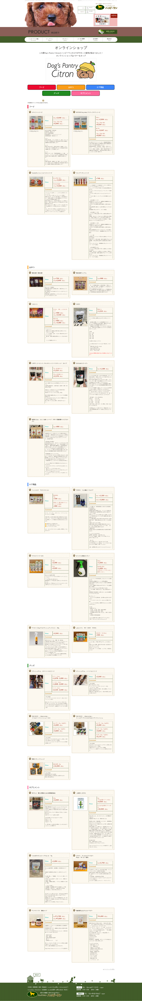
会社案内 (44, 989)
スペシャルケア (64, 987)
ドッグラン (31, 989)
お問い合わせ (59, 989)
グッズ (56, 93)
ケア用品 (100, 87)
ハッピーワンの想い (53, 987)
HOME (30, 987)
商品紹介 (44, 987)
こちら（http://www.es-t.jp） (100, 619)
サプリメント (85, 93)
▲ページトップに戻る (108, 969)
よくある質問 (51, 989)
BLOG (65, 989)
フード (41, 87)
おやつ (71, 87)
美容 (40, 987)
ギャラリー (38, 989)
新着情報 (35, 987)
